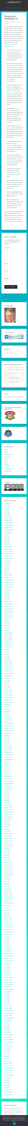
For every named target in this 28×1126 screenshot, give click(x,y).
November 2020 (8, 668)
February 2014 (8, 862)
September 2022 (8, 616)
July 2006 (7, 1080)
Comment (7, 247)
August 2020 (7, 675)
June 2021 (7, 652)
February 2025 (8, 546)
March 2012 (7, 917)
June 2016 (7, 795)
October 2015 (8, 814)
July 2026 (7, 506)
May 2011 (7, 941)
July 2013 (7, 879)
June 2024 (7, 565)
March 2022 (7, 630)
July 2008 (7, 1022)
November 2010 (8, 955)
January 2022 (8, 635)
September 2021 (8, 644)
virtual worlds (7, 471)
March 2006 (7, 1089)
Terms (13, 382)
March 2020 (7, 687)
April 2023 (7, 599)
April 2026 (7, 513)
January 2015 (8, 836)
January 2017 (8, 778)
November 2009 (8, 984)
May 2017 (7, 769)
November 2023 (8, 582)
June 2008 (7, 1025)
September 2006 (8, 1075)
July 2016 (7, 793)
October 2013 (8, 872)
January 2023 (8, 606)
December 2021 (8, 637)
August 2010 (7, 963)
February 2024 (8, 575)
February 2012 (8, 920)
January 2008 (8, 1037)
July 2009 (7, 994)
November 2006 (8, 1070)
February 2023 (8, 604)
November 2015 (8, 812)
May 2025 (7, 539)
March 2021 (7, 659)
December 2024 (8, 551)
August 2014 (7, 848)
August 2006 (7, 1078)
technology (7, 466)
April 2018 (7, 742)
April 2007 (7, 1058)
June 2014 (7, 853)
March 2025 (7, 544)
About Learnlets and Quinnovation (13, 397)
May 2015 (7, 826)
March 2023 (7, 601)
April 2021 (7, 656)
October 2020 (8, 671)
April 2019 (7, 714)
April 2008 (7, 1030)
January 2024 (8, 577)
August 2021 (7, 647)
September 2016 (8, 788)
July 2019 (7, 707)
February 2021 (8, 661)
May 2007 (7, 1056)
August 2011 (7, 934)
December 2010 (8, 953)
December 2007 (8, 1039)
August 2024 (7, 561)
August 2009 (7, 991)
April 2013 (7, 886)
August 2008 (7, 1020)
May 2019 (7, 711)
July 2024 (7, 563)
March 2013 (7, 888)
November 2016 (8, 783)
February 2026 (8, 518)
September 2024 (8, 558)
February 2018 (8, 747)
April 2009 (7, 1001)
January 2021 (8, 663)
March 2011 (7, 946)
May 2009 (7, 999)
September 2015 (8, 817)
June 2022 (7, 623)
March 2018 (7, 745)
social (6, 461)
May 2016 (7, 798)
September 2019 (8, 702)
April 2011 (7, 943)
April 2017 (7, 771)
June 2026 (7, 508)
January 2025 (8, 549)
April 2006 (7, 1087)
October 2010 (8, 958)
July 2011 (6, 936)
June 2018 (7, 738)
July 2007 (7, 1051)
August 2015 (7, 819)
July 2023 (7, 592)
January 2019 (8, 721)
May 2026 (7, 510)
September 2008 (8, 1018)
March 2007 (7, 1061)
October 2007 (8, 1044)
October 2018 (8, 728)
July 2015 (7, 821)
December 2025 (8, 522)
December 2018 (8, 723)
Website (6, 278)
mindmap (6, 457)
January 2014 (8, 865)
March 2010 (7, 975)
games (6, 452)
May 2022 (7, 625)
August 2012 (7, 905)
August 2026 (7, 503)
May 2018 (7, 740)
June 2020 (7, 680)
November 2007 (8, 1042)
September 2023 (8, 587)
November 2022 (8, 611)
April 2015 (7, 829)
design (6, 449)
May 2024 (7, 568)
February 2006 (8, 1092)
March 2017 (7, 774)
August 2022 (7, 618)
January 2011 (8, 951)
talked (14, 201)
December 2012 (8, 896)
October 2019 (8, 699)
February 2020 (8, 690)
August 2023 (7, 589)
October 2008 (8, 1015)
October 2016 (8, 786)
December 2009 (8, 982)
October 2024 (8, 556)
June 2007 (7, 1054)
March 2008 (7, 1032)
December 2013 (8, 867)
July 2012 (7, 908)
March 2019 (7, 716)
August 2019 (7, 704)
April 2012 (7, 915)
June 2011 (7, 939)
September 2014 (8, 845)
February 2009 (8, 1006)
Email (6, 271)
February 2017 (8, 776)
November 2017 (8, 754)
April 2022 (7, 628)
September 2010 (8, 960)
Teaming (16, 194)
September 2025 (8, 529)
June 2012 (7, 910)
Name (6, 263)
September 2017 (8, 759)
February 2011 (8, 948)
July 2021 (7, 649)
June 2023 (7, 594)
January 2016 (8, 807)
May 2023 (7, 596)
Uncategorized (8, 469)
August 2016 (7, 790)
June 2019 (7, 709)
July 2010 (7, 965)
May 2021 (7, 654)
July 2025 (7, 534)
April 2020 (7, 685)
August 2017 (7, 762)
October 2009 (8, 987)
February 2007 (8, 1063)
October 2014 (8, 843)
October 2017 (8, 757)
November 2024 (8, 553)
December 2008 (8, 1011)
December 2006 (8, 1068)
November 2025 (8, 525)
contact (6, 221)
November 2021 (8, 640)
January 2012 (8, 922)
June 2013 (7, 881)
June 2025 (7, 537)
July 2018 (7, 735)
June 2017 (7, 766)
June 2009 (7, 996)
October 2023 (8, 585)
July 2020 (7, 678)
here (17, 205)
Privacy (17, 382)
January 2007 (8, 1066)
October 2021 (8, 642)
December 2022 (8, 608)
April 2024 (7, 570)
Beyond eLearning (15, 182)
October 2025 (8, 527)
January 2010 (8, 979)
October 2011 (7, 929)
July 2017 (7, 764)
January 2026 (8, 520)
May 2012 (7, 912)
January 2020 (8, 692)
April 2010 (7, 972)
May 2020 (7, 683)
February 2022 (8, 632)
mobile (6, 459)
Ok (14, 1123)
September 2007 (8, 1046)
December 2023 (8, 580)
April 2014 (7, 857)
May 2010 (7, 970)
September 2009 (8, 989)
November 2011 (8, 927)
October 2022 (8, 613)
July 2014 (7, 850)
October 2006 (8, 1073)
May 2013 (7, 884)
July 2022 (7, 620)
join (11, 196)
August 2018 (7, 733)
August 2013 (7, 876)
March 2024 (7, 573)
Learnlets (14, 2)
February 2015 (8, 833)
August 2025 (7, 532)
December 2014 (8, 838)
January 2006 (8, 1094)
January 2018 (8, 750)
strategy (6, 464)
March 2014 (7, 860)
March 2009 (7, 1003)
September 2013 (8, 874)
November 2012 (8, 898)
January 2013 (8, 893)
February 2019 (8, 719)
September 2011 (8, 932)
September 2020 (8, 673)
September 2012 (8, 903)
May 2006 (7, 1085)
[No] (26, 1120)
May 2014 (7, 855)
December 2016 (8, 781)
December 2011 (8, 924)
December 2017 (8, 752)
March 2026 (7, 515)
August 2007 (7, 1049)
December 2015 (8, 809)
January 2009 (8, 1008)
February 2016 (8, 805)
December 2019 (8, 695)
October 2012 (8, 900)
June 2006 (7, 1082)
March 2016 (7, 802)
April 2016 (7, 800)
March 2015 (7, 831)
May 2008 (7, 1027)
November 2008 (8, 1013)
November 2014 (8, 841)
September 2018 (8, 730)
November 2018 (8, 726)
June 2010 (7, 967)
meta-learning (8, 454)
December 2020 (8, 666)
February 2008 (8, 1034)
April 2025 (7, 541)
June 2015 (7, 824)
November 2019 (8, 697)
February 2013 (8, 891)
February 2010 (8, 977)
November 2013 (8, 869)
